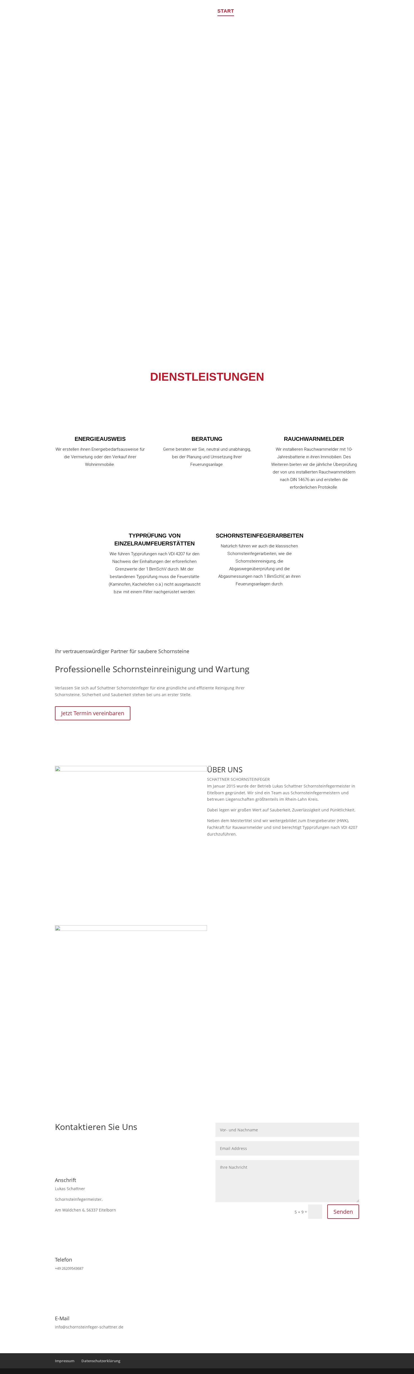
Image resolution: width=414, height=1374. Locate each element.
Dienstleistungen (267, 11)
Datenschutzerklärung (100, 1360)
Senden (343, 1211)
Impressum (64, 1360)
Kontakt (347, 11)
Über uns (314, 11)
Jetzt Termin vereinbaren (92, 713)
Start (225, 11)
